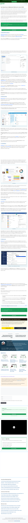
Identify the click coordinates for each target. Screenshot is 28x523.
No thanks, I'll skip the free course (14, 266)
